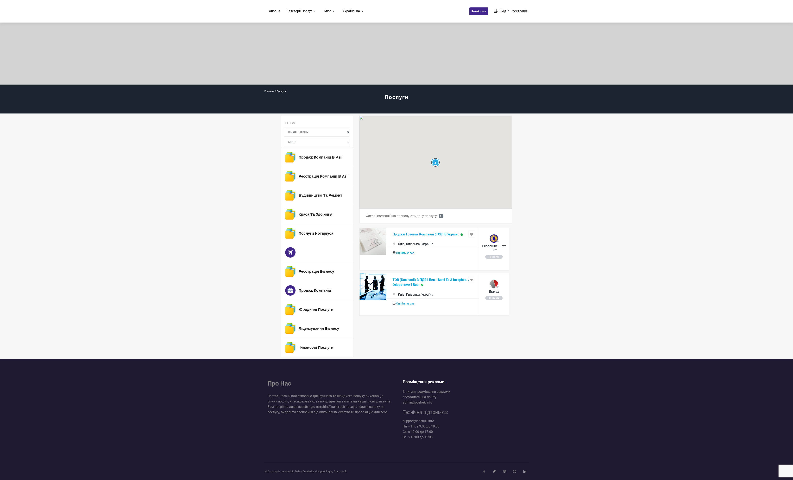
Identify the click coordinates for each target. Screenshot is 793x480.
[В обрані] (472, 234)
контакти (494, 256)
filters (290, 123)
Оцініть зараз (405, 253)
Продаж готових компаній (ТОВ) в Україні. (426, 234)
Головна (269, 91)
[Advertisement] (396, 53)
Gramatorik (340, 471)
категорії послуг (343, 407)
